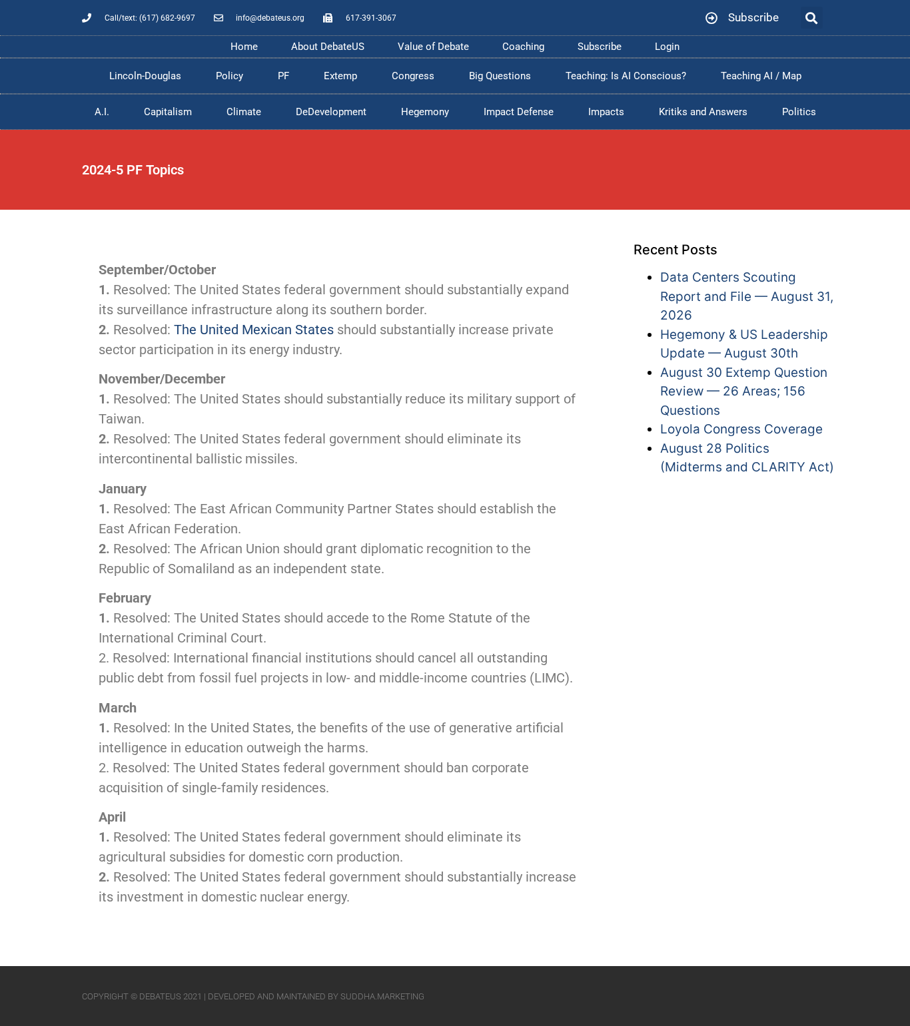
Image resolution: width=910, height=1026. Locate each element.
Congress (413, 76)
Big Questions (500, 76)
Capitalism (168, 112)
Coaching (523, 47)
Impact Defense (519, 112)
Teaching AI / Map (761, 76)
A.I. (102, 112)
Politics (799, 112)
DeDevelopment (331, 112)
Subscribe (600, 47)
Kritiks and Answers (703, 112)
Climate (244, 112)
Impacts (606, 112)
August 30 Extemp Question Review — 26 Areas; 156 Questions (743, 391)
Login (667, 47)
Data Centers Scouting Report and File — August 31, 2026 (746, 296)
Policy (229, 76)
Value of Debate (433, 47)
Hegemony (425, 112)
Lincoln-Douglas (145, 76)
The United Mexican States (254, 330)
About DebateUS (327, 47)
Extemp (340, 76)
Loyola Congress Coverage (741, 429)
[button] (812, 18)
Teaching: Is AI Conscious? (626, 76)
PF (283, 76)
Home (244, 47)
